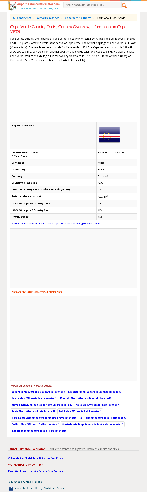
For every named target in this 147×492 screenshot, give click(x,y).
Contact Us (63, 488)
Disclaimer (49, 488)
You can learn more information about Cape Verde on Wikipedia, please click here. (56, 223)
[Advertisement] (73, 94)
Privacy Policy (34, 488)
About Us (19, 488)
